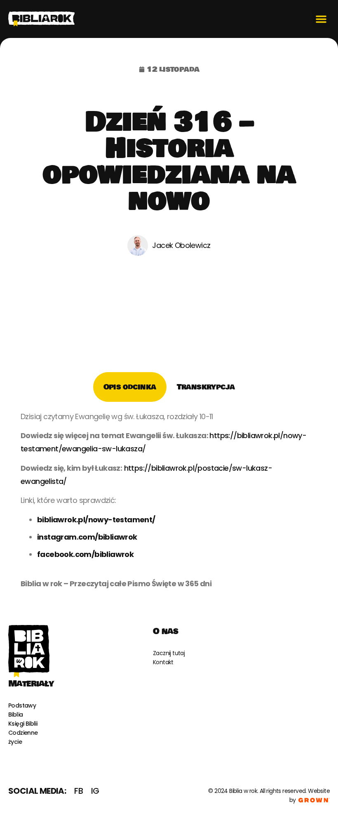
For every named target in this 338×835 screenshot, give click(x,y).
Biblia (15, 714)
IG (95, 791)
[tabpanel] (169, 503)
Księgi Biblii (22, 723)
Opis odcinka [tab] (129, 387)
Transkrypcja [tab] (206, 387)
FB (78, 791)
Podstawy (22, 705)
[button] (321, 19)
